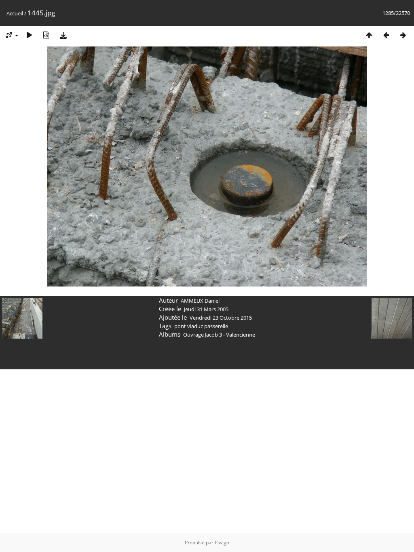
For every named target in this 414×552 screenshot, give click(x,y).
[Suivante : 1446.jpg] (403, 35)
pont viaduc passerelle (201, 326)
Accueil (14, 13)
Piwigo (222, 542)
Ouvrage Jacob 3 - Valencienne (219, 334)
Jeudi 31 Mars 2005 (206, 309)
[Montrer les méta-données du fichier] (46, 35)
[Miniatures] (369, 35)
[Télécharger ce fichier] (63, 35)
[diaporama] (29, 35)
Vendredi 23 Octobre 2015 (221, 317)
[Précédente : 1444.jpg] (386, 35)
